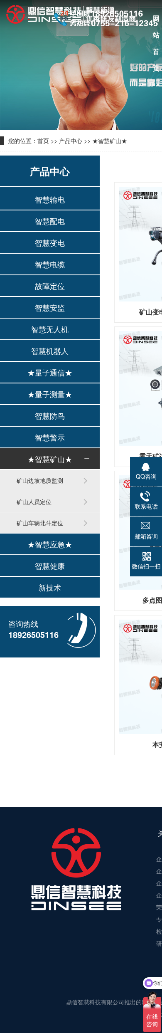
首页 (43, 140)
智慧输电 (50, 199)
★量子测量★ (49, 393)
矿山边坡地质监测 (40, 480)
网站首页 (156, 20)
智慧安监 (50, 307)
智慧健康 (50, 565)
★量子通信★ (49, 372)
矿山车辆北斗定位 (40, 523)
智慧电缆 (50, 264)
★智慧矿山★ (109, 140)
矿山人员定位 (34, 501)
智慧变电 (50, 242)
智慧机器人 (50, 350)
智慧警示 (50, 437)
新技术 (50, 587)
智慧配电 (50, 220)
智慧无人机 (50, 329)
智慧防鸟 (50, 415)
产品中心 (70, 140)
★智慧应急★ (49, 544)
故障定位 (50, 285)
